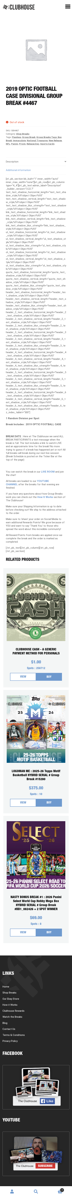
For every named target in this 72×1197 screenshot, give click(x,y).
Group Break (28, 137)
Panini (14, 144)
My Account (12, 1191)
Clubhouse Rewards (13, 1010)
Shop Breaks (22, 134)
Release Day (33, 144)
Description (12, 161)
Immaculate (19, 140)
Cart (55, 1188)
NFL (8, 144)
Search (36, 1191)
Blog (5, 1023)
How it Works (10, 1004)
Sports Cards (47, 144)
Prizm (22, 144)
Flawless (16, 137)
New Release (55, 140)
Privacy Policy (10, 1041)
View (23, 677)
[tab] (36, 161)
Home (6, 986)
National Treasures (37, 140)
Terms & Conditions (14, 1035)
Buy (49, 677)
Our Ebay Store (11, 998)
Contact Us (9, 1029)
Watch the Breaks (12, 1016)
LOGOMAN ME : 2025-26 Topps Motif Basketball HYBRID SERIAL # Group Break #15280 (36, 775)
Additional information (18, 170)
